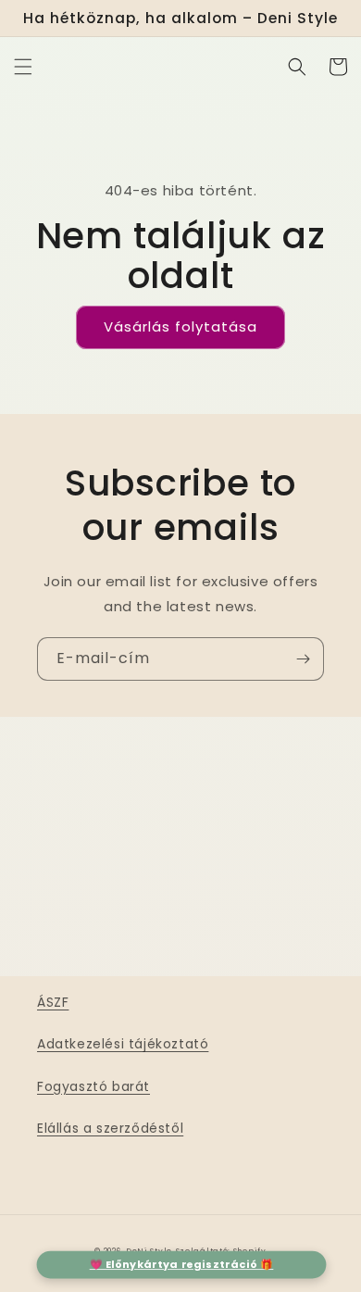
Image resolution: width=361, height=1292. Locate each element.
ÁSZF (52, 1002)
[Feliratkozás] (302, 659)
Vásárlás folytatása (180, 326)
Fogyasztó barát (93, 1086)
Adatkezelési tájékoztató (122, 1044)
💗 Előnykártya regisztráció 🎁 (182, 1264)
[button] (23, 66)
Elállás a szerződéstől (110, 1128)
